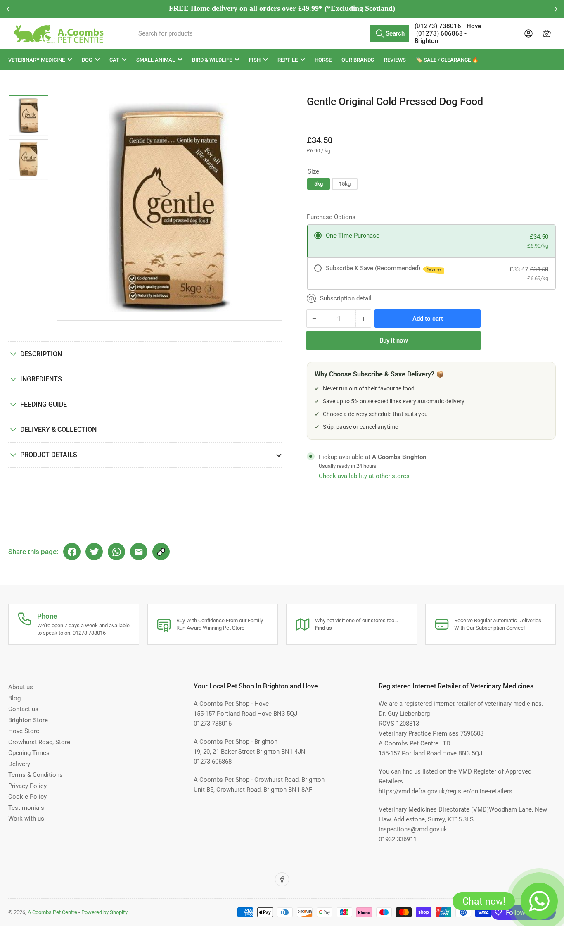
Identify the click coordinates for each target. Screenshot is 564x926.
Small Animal (155, 60)
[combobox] (271, 33)
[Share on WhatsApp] (116, 551)
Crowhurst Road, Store (39, 742)
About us (20, 687)
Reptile (287, 60)
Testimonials (26, 808)
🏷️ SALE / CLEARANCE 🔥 (447, 60)
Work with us (26, 818)
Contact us (23, 709)
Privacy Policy (27, 786)
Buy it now (393, 340)
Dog (87, 60)
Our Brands (357, 60)
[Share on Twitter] (94, 551)
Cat (114, 60)
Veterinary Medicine (36, 60)
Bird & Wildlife (212, 60)
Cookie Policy (27, 796)
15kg (345, 184)
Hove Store (23, 731)
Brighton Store (28, 720)
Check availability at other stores (364, 476)
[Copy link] (161, 551)
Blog (14, 698)
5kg (318, 184)
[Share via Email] (138, 551)
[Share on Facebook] (72, 551)
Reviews (395, 60)
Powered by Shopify (104, 912)
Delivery (19, 764)
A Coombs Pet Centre (52, 912)
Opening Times (29, 753)
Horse (323, 60)
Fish (255, 60)
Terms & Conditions (35, 774)
